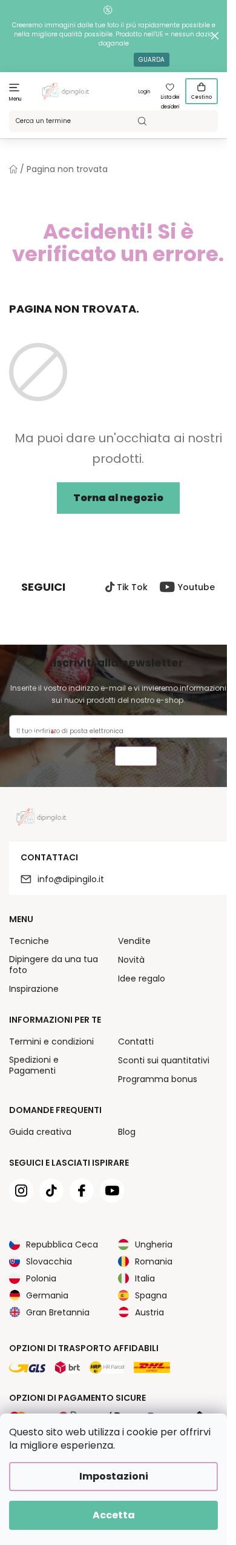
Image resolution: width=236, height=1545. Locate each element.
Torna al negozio (118, 498)
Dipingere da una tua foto (53, 964)
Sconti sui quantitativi (163, 1060)
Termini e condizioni (51, 1041)
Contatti (136, 1041)
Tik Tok (132, 587)
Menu (15, 99)
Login (144, 91)
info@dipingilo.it (71, 879)
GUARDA (152, 59)
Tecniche (29, 940)
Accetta (114, 1515)
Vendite (134, 940)
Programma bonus (157, 1079)
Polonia (41, 1278)
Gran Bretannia (58, 1312)
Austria (149, 1312)
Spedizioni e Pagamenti (34, 1065)
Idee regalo (141, 978)
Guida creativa (40, 1131)
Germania (47, 1295)
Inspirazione (34, 988)
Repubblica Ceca (62, 1244)
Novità (131, 959)
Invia (136, 757)
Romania (153, 1261)
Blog (127, 1131)
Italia (145, 1278)
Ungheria (153, 1244)
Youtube (196, 587)
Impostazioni (113, 1476)
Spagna (151, 1295)
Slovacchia (49, 1261)
